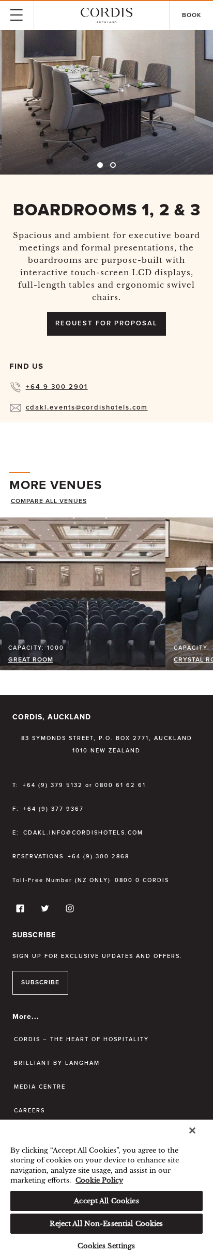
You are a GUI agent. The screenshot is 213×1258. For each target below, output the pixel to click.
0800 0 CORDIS (142, 880)
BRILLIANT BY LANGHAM (57, 1063)
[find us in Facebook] (18, 911)
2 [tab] (113, 165)
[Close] (192, 1130)
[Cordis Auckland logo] (106, 15)
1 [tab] (100, 165)
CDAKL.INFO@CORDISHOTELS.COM (83, 833)
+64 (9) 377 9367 (53, 809)
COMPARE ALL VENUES (49, 501)
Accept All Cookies (106, 1201)
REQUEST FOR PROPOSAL (106, 323)
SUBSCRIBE (40, 983)
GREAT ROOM (30, 660)
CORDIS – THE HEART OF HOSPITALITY (81, 1039)
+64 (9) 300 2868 (98, 856)
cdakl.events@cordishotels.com (87, 407)
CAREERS (29, 1110)
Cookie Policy (99, 1180)
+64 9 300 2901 (57, 387)
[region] (106, 1189)
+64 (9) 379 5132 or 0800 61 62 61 (84, 785)
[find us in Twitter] (43, 911)
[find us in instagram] (68, 911)
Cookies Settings (106, 1245)
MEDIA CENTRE (40, 1087)
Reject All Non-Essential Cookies (106, 1223)
